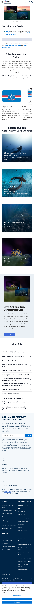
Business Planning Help (24, 558)
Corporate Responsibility (8, 546)
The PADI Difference (7, 540)
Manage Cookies (17, 595)
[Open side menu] (2, 2)
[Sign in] (26, 2)
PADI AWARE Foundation (24, 518)
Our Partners (21, 511)
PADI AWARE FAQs (23, 521)
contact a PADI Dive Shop (13, 45)
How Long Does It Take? (24, 561)
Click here (7, 492)
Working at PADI (6, 550)
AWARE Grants (22, 534)
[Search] (22, 2)
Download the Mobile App (9, 525)
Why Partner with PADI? (24, 544)
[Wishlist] (29, 2)
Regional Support (23, 569)
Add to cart (17, 40)
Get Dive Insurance (7, 513)
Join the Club (9, 334)
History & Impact (22, 524)
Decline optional (17, 599)
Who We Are (5, 537)
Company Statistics (23, 505)
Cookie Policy (8, 592)
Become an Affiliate (7, 528)
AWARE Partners (22, 530)
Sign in (8, 31)
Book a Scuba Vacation (8, 516)
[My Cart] (32, 2)
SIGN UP (28, 435)
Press (19, 508)
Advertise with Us (23, 515)
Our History (5, 543)
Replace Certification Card (9, 510)
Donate (20, 527)
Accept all (17, 602)
